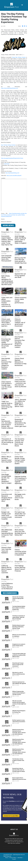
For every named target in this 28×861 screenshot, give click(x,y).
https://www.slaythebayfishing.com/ (9, 88)
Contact (14, 859)
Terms (6, 857)
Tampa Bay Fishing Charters (19, 57)
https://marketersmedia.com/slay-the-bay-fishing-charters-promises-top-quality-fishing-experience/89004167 (14, 215)
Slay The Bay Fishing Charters (8, 145)
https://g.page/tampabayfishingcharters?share (12, 158)
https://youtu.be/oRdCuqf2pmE (14, 175)
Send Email (6, 163)
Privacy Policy (12, 857)
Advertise (20, 857)
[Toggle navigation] (22, 5)
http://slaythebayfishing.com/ (12, 172)
